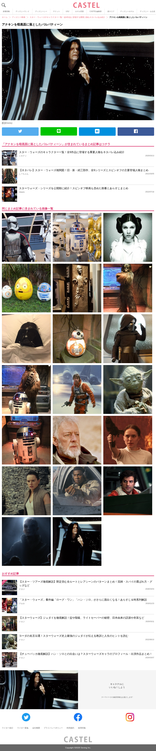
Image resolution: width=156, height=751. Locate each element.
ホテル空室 (79, 11)
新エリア (110, 11)
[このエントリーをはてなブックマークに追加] (97, 131)
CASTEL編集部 (96, 11)
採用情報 (82, 728)
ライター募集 (23, 728)
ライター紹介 (7, 728)
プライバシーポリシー (53, 728)
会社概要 (36, 728)
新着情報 (6, 11)
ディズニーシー (41, 11)
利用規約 (70, 728)
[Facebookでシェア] (136, 131)
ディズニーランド (22, 11)
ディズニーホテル (127, 11)
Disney (8, 123)
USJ (67, 11)
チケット (56, 11)
